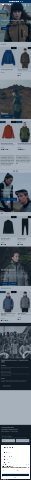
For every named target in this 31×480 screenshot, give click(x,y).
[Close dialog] (28, 464)
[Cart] (25, 5)
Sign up (15, 474)
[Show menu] (28, 5)
